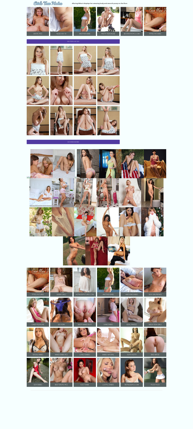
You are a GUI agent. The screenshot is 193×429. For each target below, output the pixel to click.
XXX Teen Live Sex (73, 41)
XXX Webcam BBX (73, 142)
